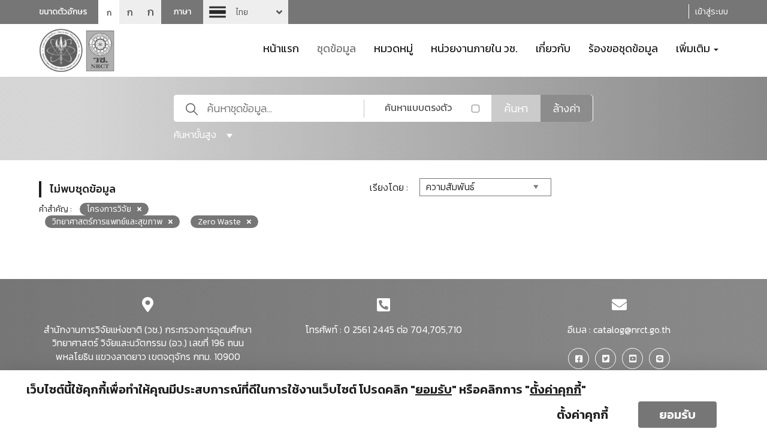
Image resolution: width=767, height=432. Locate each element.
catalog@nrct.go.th (632, 329)
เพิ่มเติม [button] (694, 47)
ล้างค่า (566, 108)
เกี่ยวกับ (553, 47)
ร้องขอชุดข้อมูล (623, 47)
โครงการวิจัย (109, 209)
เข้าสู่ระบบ (711, 11)
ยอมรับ (677, 415)
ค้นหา (516, 108)
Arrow (245, 12)
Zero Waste (219, 221)
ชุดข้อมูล (336, 47)
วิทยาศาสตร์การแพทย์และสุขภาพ (107, 221)
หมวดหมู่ (393, 47)
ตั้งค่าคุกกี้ (582, 415)
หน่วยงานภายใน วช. (474, 47)
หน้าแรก (281, 47)
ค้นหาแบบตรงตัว (418, 107)
